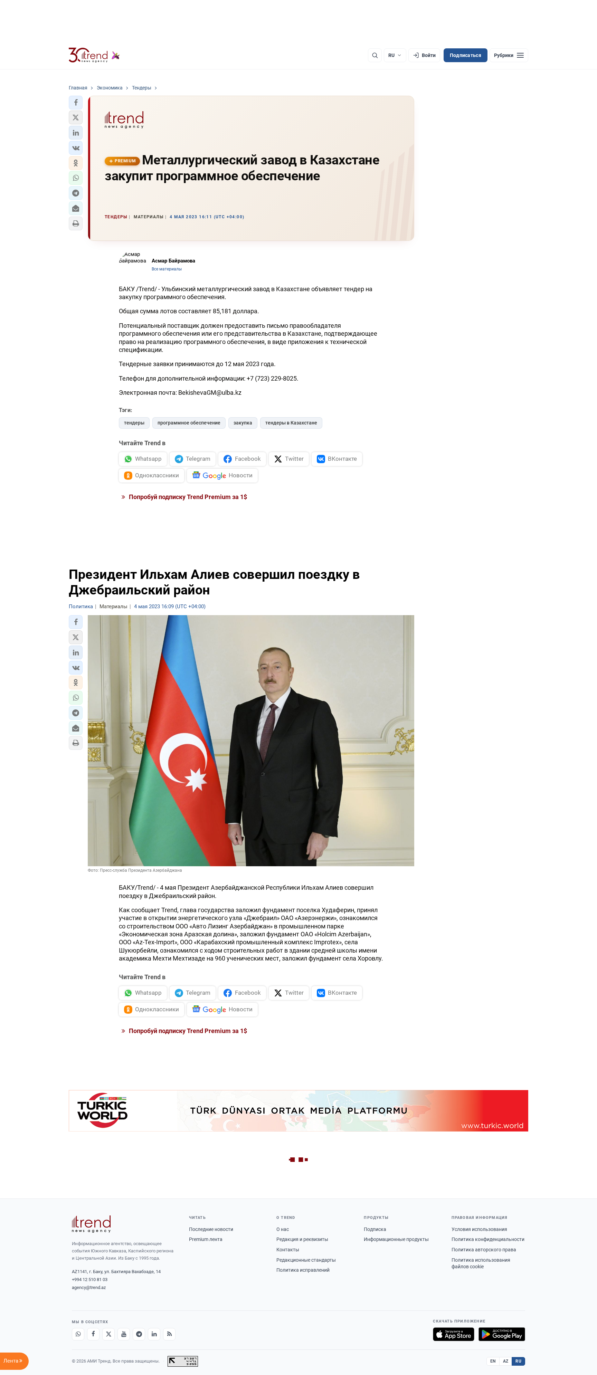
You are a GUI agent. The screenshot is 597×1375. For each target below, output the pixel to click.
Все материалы (167, 269)
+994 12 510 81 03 (89, 1279)
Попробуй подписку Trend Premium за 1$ (187, 496)
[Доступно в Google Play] (501, 1334)
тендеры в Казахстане (291, 423)
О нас (282, 1229)
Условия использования (479, 1229)
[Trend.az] (94, 55)
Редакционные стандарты (306, 1260)
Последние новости (211, 1229)
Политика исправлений (303, 1270)
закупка (243, 423)
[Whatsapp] (78, 1334)
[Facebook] (93, 1334)
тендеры (134, 423)
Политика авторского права (484, 1249)
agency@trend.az (89, 1287)
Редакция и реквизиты (302, 1239)
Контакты (287, 1249)
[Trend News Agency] (91, 1224)
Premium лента (205, 1239)
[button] (75, 102)
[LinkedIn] (154, 1334)
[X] (108, 1334)
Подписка (375, 1229)
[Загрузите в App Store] (453, 1334)
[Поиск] (375, 55)
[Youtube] (123, 1334)
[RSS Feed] (169, 1334)
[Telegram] (139, 1334)
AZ (506, 1361)
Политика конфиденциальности (488, 1239)
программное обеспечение (189, 423)
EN (493, 1361)
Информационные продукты (396, 1239)
